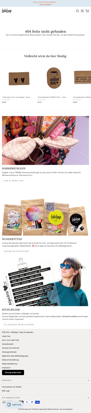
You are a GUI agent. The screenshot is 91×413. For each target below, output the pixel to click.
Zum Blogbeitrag (14, 181)
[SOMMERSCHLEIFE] (45, 140)
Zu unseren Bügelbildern (19, 324)
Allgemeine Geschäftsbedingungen (15, 356)
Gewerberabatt (7, 344)
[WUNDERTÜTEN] (45, 211)
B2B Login (6, 391)
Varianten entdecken (16, 251)
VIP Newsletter (11, 398)
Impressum (6, 368)
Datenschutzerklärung (10, 360)
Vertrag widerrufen (13, 372)
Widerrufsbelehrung (9, 364)
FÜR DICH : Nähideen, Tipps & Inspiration (17, 332)
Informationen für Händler (12, 387)
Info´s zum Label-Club (10, 340)
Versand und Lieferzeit (10, 348)
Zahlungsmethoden (9, 352)
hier (58, 35)
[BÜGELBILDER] (45, 281)
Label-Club (6, 336)
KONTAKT (7, 380)
